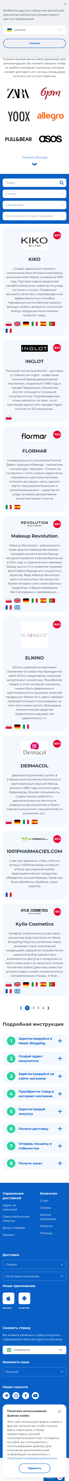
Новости (46, 1226)
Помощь (46, 1233)
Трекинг (9, 1235)
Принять (34, 1468)
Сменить (34, 43)
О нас (44, 1200)
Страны (45, 1207)
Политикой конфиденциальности (32, 1458)
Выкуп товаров (14, 1227)
